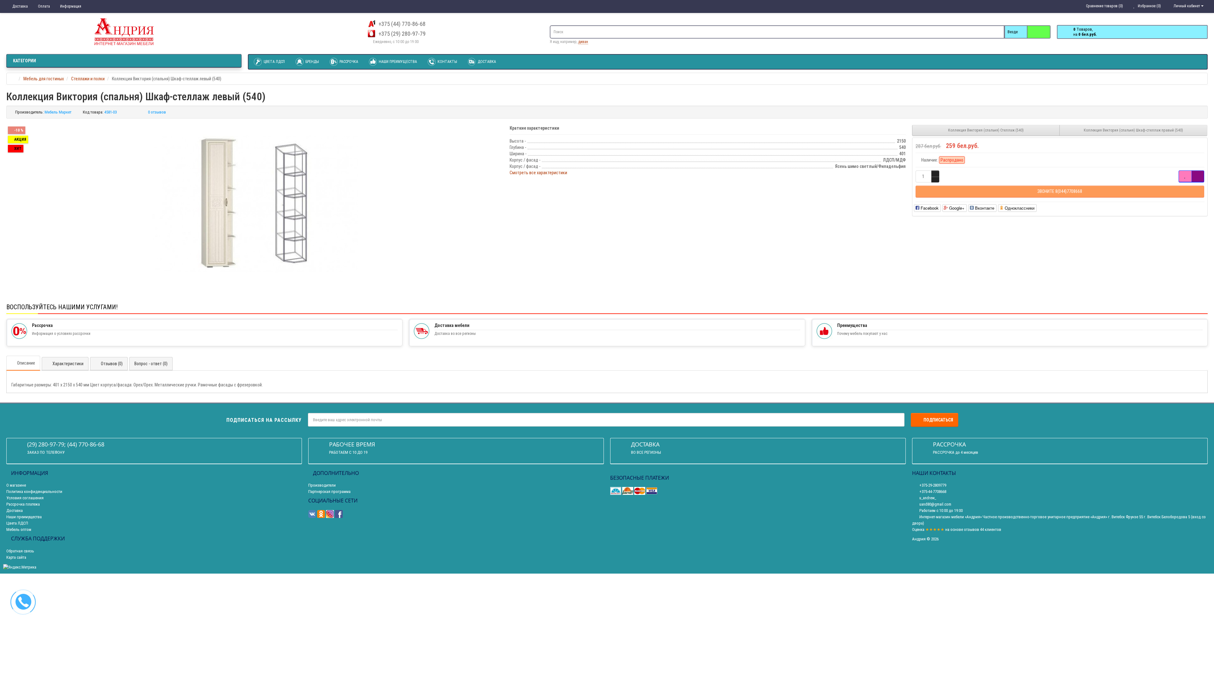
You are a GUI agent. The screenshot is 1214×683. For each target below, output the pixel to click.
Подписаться (938, 419)
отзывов (971, 529)
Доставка (19, 6)
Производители (322, 485)
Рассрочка (348, 61)
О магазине (16, 485)
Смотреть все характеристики (538, 172)
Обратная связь (20, 551)
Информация (70, 6)
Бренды (311, 61)
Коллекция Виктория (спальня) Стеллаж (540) (986, 130)
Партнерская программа (329, 491)
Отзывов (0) (112, 363)
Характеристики (67, 363)
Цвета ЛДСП (274, 61)
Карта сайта (16, 557)
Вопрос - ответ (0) (151, 363)
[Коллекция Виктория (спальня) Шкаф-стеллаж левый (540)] (255, 203)
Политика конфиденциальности (34, 491)
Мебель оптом (18, 529)
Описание (26, 363)
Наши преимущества (397, 61)
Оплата (43, 6)
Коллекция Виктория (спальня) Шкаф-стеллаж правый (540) (1133, 130)
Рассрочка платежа (23, 504)
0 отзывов (157, 112)
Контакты (447, 61)
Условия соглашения (25, 497)
